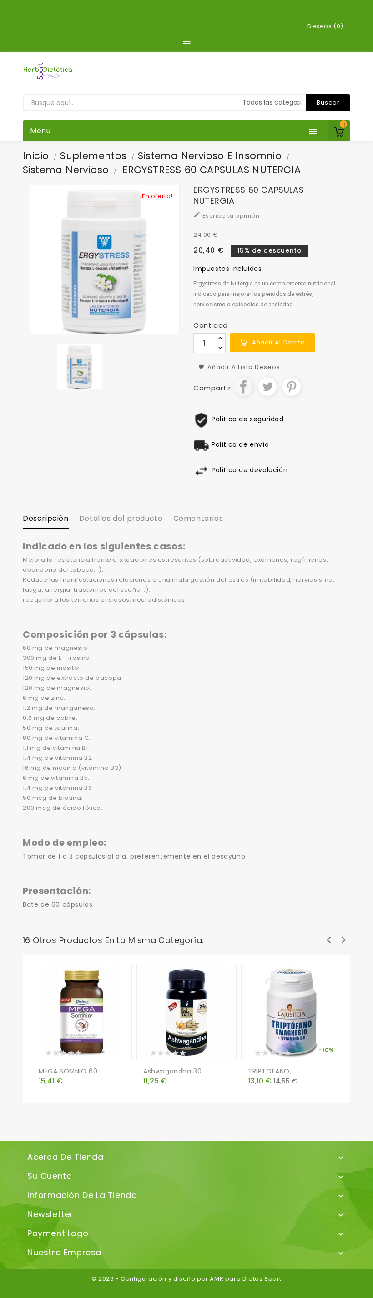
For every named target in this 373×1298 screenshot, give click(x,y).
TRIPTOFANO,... (272, 1071)
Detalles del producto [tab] (121, 518)
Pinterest (291, 387)
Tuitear (267, 387)
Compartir (243, 387)
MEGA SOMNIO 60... (70, 1071)
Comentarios (198, 518)
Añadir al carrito (278, 342)
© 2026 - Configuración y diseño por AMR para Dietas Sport (186, 1278)
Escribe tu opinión (226, 215)
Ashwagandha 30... (175, 1071)
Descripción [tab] (46, 518)
